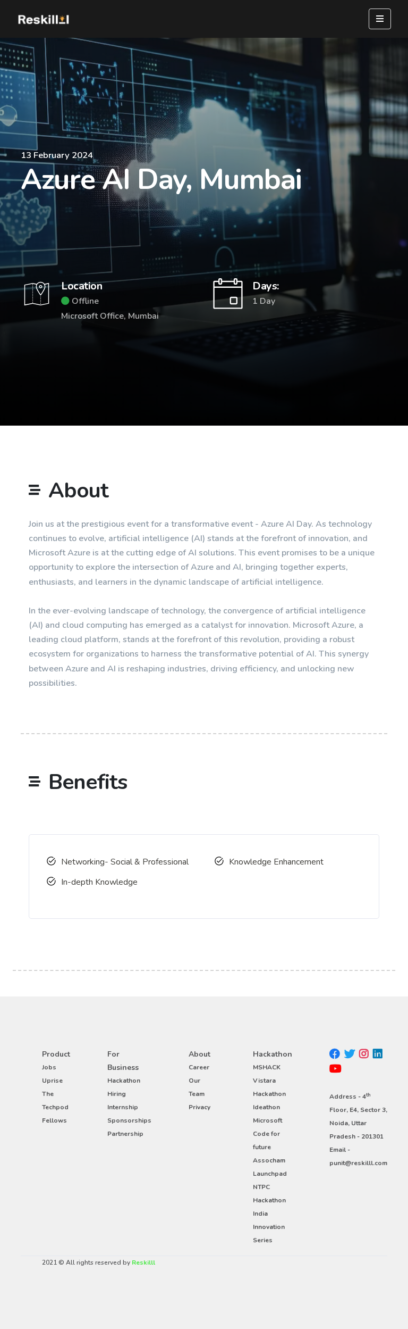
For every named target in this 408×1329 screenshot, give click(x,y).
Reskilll (143, 1262)
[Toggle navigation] (380, 19)
